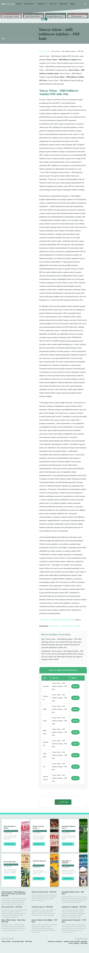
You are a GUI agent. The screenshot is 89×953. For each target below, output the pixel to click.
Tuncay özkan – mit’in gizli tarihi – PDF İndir (64, 626)
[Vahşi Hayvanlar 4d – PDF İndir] (54, 870)
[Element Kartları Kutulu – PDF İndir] (54, 835)
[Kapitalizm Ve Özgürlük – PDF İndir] (83, 870)
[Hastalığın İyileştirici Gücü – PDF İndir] (83, 835)
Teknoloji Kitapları (39, 831)
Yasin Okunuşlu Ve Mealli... (11, 16)
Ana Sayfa (42, 51)
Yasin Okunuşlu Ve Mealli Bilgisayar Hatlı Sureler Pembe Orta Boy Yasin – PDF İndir (14, 893)
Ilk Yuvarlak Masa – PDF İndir (12, 907)
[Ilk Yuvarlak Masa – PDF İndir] (25, 870)
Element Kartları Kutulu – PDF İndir (44, 892)
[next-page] (45, 19)
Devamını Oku (9, 844)
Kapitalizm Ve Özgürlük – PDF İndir (74, 907)
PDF (48, 51)
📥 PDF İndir (63, 802)
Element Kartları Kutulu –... (33, 16)
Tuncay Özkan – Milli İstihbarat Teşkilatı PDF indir (57, 620)
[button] (85, 4)
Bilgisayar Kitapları (11, 831)
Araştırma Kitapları (11, 864)
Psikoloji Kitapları (68, 831)
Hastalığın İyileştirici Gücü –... (55, 16)
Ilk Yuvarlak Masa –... (77, 16)
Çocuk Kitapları (38, 865)
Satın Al (75, 686)
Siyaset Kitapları (67, 865)
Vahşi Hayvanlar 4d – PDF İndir (42, 907)
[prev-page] (42, 19)
